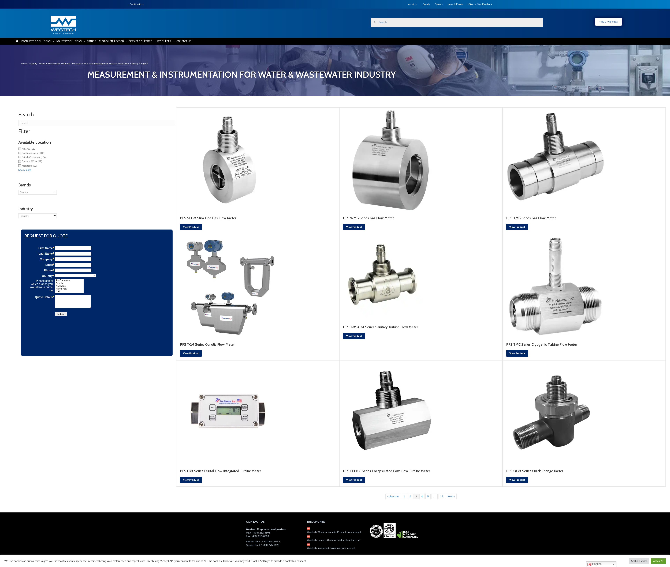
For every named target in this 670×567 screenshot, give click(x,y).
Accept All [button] (658, 561)
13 (441, 496)
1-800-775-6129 (270, 545)
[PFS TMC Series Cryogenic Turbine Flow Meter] (555, 286)
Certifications (137, 4)
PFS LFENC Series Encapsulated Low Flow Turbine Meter (386, 471)
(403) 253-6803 (260, 536)
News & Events (455, 4)
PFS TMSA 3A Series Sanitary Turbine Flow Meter (380, 327)
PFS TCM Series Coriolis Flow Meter (207, 344)
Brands (426, 4)
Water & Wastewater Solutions (54, 63)
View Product (191, 227)
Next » (451, 496)
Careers (439, 4)
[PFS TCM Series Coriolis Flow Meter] (228, 286)
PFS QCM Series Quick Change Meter (534, 471)
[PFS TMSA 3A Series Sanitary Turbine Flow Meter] (383, 277)
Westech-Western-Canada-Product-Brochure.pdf (334, 532)
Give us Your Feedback (480, 4)
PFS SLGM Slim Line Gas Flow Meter (208, 218)
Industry (33, 63)
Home (24, 63)
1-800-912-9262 (271, 541)
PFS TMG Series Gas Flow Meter (531, 218)
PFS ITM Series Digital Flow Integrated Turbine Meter (220, 471)
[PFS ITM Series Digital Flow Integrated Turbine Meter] (228, 412)
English (596, 563)
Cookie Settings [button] (639, 561)
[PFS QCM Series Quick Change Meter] (555, 412)
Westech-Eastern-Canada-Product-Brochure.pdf (333, 540)
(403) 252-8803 (261, 532)
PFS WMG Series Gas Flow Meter (368, 218)
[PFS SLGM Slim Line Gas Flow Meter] (228, 159)
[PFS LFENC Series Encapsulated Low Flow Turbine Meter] (392, 412)
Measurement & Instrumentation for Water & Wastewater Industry (105, 63)
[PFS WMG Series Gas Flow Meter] (392, 159)
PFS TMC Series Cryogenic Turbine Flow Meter (541, 344)
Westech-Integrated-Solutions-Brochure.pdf (331, 548)
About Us (413, 4)
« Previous (393, 496)
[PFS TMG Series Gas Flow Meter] (555, 159)
